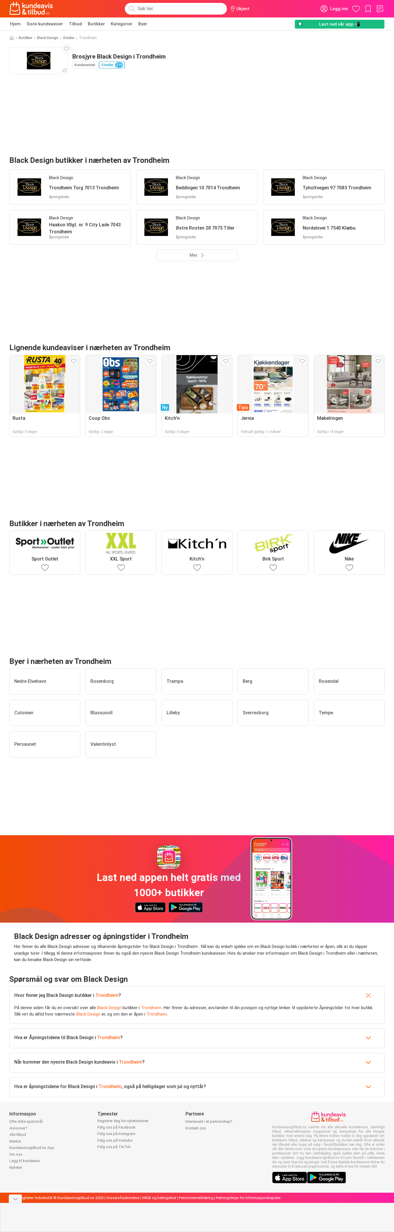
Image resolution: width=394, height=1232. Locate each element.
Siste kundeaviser (45, 24)
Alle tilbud (17, 1134)
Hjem (15, 24)
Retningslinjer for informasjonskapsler (248, 1198)
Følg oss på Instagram (116, 1133)
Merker (15, 1141)
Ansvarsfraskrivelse (122, 1198)
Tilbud (75, 24)
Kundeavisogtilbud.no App (31, 1147)
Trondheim (106, 995)
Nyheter (15, 1167)
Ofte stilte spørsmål (26, 1121)
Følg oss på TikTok (114, 1147)
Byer (142, 24)
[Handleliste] (380, 8)
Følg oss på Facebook (116, 1127)
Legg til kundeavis (24, 1161)
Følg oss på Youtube (114, 1140)
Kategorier (121, 24)
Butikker (96, 24)
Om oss (15, 1154)
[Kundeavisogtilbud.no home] (31, 8)
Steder (68, 38)
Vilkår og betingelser (159, 1198)
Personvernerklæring (196, 1198)
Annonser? (18, 1128)
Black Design (47, 38)
